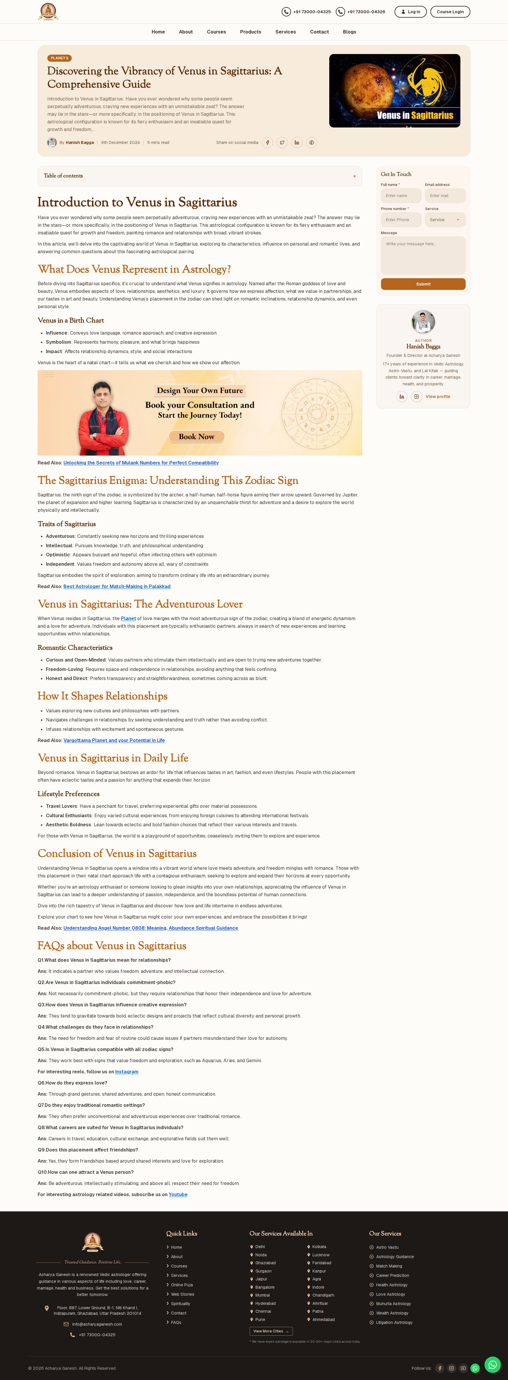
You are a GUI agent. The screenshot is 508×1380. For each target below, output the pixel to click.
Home (158, 32)
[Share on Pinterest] (311, 142)
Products (250, 32)
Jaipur (261, 1279)
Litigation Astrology (394, 1322)
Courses (216, 32)
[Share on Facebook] (267, 142)
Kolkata (319, 1246)
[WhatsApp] (475, 1368)
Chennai (263, 1311)
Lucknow (321, 1255)
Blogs (349, 32)
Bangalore (265, 1287)
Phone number (395, 209)
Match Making (389, 1266)
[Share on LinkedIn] (297, 142)
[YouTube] (463, 1368)
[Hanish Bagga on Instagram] (416, 396)
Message (389, 233)
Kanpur (319, 1271)
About (186, 32)
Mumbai (262, 1295)
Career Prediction (392, 1275)
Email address (437, 184)
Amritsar (320, 1303)
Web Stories (182, 1294)
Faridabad (322, 1262)
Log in (414, 11)
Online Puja (182, 1284)
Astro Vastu (387, 1247)
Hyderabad (265, 1303)
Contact (319, 32)
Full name (390, 184)
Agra (317, 1279)
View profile (438, 396)
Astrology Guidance (395, 1256)
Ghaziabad (265, 1262)
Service (432, 209)
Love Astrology (390, 1294)
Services (285, 32)
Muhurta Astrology (393, 1303)
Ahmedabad (324, 1319)
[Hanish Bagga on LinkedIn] (401, 396)
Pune (260, 1319)
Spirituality (180, 1303)
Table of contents (200, 176)
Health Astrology (392, 1284)
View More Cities (271, 1331)
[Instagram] (451, 1368)
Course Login (450, 11)
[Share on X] (282, 142)
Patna (318, 1311)
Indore (318, 1287)
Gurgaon (263, 1271)
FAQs (176, 1322)
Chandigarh (323, 1295)
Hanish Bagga (80, 142)
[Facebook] (439, 1368)
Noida (261, 1255)
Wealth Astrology (392, 1313)
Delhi (260, 1246)
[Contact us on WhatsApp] (492, 1365)
